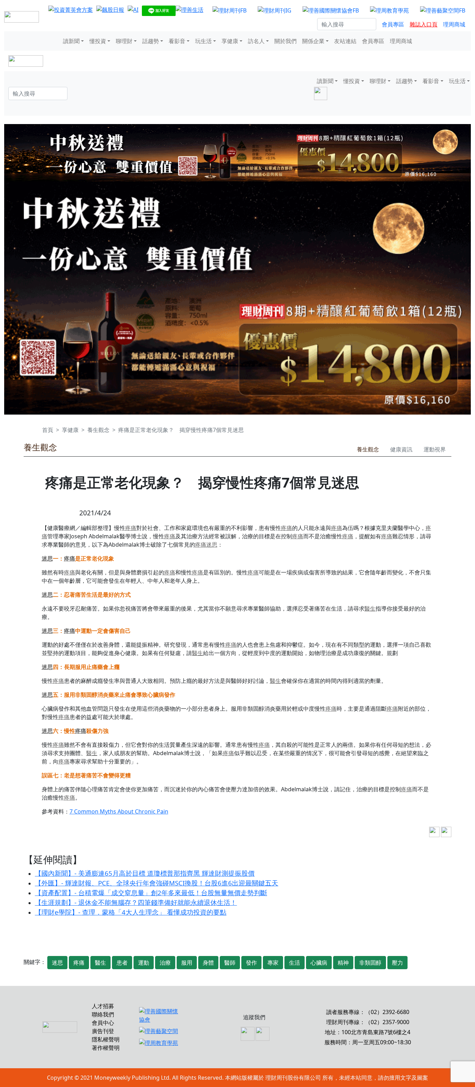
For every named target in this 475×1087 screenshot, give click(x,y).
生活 (294, 962)
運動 (143, 962)
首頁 (47, 430)
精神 (343, 962)
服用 (186, 962)
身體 (208, 962)
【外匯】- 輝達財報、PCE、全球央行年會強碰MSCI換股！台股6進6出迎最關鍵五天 (156, 882)
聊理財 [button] (124, 41)
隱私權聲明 (106, 1039)
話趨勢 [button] (150, 41)
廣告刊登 (103, 1031)
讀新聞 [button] (71, 41)
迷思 (211, 544)
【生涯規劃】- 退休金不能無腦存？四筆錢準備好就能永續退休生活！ (136, 902)
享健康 (70, 430)
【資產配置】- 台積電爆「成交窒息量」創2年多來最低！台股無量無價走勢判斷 (151, 892)
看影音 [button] (177, 41)
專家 (273, 962)
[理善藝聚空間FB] (442, 10)
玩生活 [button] (203, 41)
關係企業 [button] (313, 41)
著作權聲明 (106, 1048)
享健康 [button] (230, 41)
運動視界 (435, 449)
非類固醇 (370, 962)
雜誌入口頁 (423, 24)
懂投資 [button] (97, 41)
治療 (165, 962)
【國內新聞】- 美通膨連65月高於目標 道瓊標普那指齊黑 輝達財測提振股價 (145, 873)
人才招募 (103, 1006)
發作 (251, 962)
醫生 (370, 608)
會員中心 (103, 1023)
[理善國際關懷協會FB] (330, 10)
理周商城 (454, 24)
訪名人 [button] (256, 41)
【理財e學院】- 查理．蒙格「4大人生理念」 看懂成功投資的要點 (130, 912)
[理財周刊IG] (274, 10)
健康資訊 (401, 449)
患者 (122, 962)
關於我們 (285, 41)
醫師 (229, 962)
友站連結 (345, 41)
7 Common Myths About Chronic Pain (119, 811)
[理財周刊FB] (229, 10)
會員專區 (393, 24)
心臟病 (319, 962)
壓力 (397, 962)
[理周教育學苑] (389, 10)
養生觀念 (98, 430)
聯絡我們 (103, 1014)
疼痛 (130, 528)
